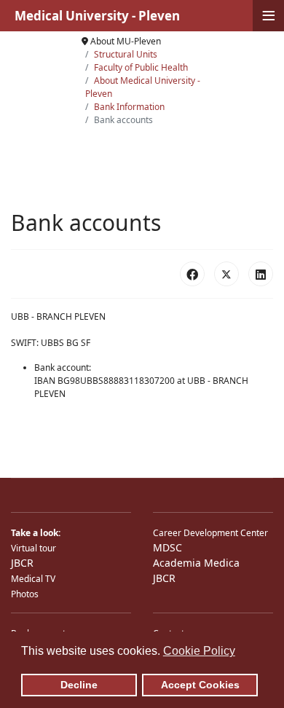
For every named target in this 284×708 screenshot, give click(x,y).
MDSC (167, 547)
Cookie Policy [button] (199, 651)
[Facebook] (192, 273)
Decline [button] (79, 685)
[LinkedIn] (260, 273)
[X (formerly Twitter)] (226, 273)
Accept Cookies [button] (200, 685)
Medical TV (33, 579)
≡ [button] (268, 15)
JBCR (22, 563)
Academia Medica (196, 563)
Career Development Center (210, 533)
